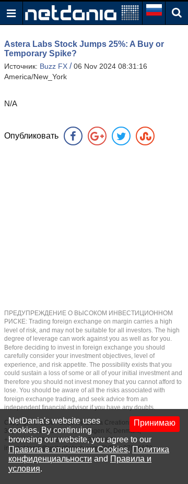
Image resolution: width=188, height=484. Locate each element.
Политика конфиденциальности (88, 454)
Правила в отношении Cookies (68, 449)
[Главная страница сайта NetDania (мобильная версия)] (82, 12)
